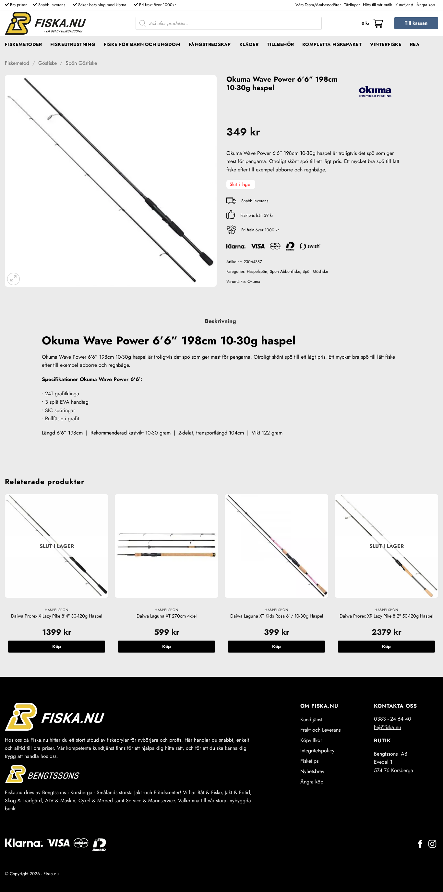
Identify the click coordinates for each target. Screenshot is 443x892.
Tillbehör (280, 44)
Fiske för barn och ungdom (142, 44)
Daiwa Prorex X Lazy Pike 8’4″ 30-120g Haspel (56, 616)
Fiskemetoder (23, 44)
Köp (56, 646)
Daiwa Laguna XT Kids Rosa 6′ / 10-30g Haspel (276, 616)
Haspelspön (257, 271)
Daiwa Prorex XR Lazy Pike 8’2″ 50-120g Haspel (386, 616)
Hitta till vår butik (377, 5)
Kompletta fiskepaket (332, 44)
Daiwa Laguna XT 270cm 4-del (167, 616)
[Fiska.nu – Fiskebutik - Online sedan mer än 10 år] (45, 23)
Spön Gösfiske (81, 63)
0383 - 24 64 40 (392, 719)
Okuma (253, 281)
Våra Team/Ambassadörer (318, 5)
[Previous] (5, 579)
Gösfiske (47, 63)
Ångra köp (425, 5)
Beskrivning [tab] (220, 321)
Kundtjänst (404, 5)
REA (415, 44)
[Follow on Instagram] (432, 844)
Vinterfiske (385, 44)
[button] (372, 23)
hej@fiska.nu (387, 727)
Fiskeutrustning (72, 44)
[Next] (438, 579)
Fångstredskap (210, 44)
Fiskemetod (17, 63)
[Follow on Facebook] (420, 844)
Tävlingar (352, 5)
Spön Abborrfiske (285, 271)
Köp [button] (166, 646)
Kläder (249, 44)
